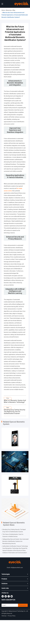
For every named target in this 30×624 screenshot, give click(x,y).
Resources (9, 10)
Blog (14, 10)
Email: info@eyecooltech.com (15, 567)
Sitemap (4, 616)
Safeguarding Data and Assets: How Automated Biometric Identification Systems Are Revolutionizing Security (15, 541)
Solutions (4, 583)
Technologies (6, 574)
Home (3, 10)
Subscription (22, 605)
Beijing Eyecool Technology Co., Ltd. (18, 611)
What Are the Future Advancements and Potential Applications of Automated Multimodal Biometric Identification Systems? (15, 15)
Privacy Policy (11, 616)
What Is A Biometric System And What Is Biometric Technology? (15, 401)
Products (4, 579)
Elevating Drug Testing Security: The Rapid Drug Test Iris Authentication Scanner (14, 411)
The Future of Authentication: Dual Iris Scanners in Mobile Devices (12, 535)
